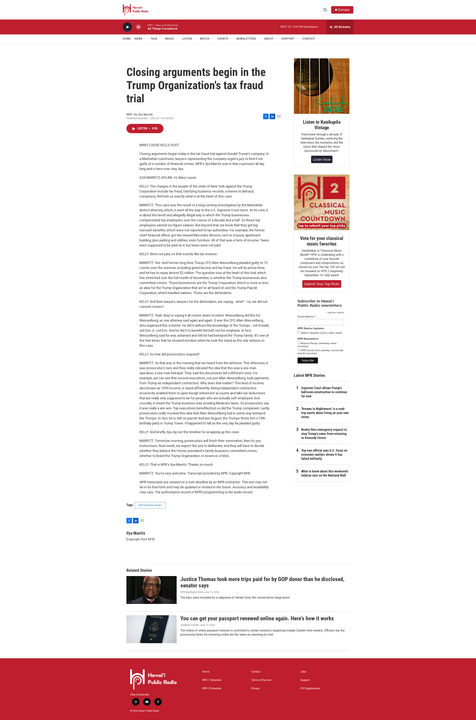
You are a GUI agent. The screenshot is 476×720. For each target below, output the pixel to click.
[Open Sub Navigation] (145, 38)
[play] (127, 27)
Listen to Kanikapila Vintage (321, 124)
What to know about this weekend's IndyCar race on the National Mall (324, 473)
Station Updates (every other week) (321, 332)
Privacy (255, 688)
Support (305, 680)
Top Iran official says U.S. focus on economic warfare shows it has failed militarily (324, 454)
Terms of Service (261, 680)
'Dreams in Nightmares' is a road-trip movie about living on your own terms (325, 413)
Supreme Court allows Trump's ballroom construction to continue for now (324, 392)
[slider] (144, 27)
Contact (255, 671)
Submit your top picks (321, 284)
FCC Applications (310, 688)
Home (127, 38)
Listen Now (322, 159)
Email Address (307, 316)
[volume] (138, 27)
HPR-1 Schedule (211, 680)
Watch (205, 38)
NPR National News (150, 505)
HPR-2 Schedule (211, 688)
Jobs (303, 671)
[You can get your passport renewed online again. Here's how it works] (151, 629)
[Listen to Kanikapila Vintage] (321, 86)
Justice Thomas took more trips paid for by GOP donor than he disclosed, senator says (262, 582)
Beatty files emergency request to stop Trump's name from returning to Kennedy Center (324, 434)
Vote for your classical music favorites (321, 241)
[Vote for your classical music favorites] (321, 202)
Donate (344, 10)
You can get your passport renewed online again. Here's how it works (257, 618)
